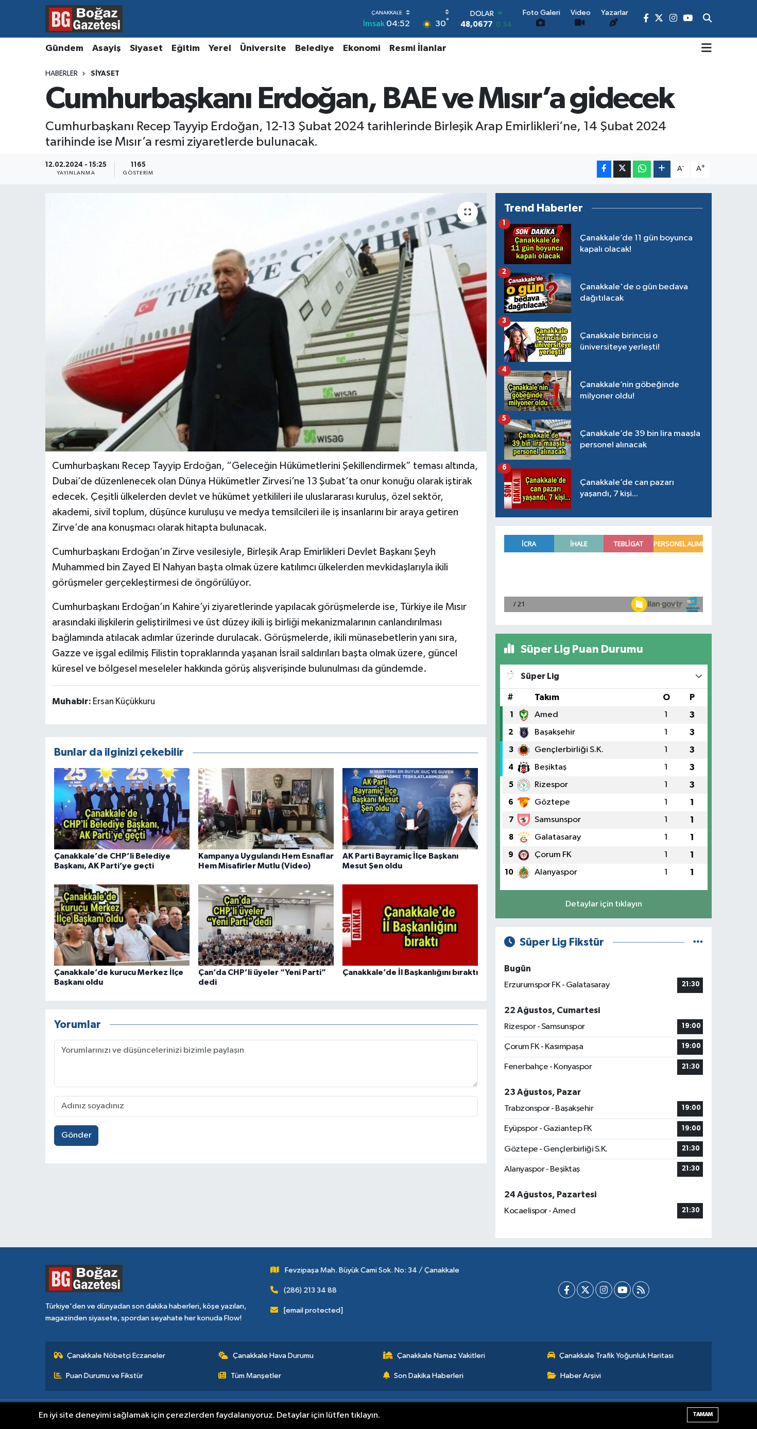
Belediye (314, 48)
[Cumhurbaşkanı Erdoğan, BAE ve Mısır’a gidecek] (266, 322)
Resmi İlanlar (417, 48)
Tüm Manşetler (256, 1376)
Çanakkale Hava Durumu (273, 1356)
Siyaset (146, 48)
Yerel (220, 48)
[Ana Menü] (706, 49)
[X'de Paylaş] (622, 169)
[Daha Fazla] (661, 169)
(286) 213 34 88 (310, 1290)
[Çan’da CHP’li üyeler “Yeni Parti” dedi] (266, 924)
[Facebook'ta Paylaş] (604, 169)
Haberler (61, 73)
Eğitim (185, 48)
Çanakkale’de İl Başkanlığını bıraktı (410, 972)
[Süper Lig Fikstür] (698, 942)
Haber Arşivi (580, 1376)
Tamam (703, 1414)
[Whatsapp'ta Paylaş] (642, 169)
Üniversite (263, 48)
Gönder (76, 1135)
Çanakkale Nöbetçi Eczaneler (116, 1356)
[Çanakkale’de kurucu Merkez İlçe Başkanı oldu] (122, 924)
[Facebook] (566, 1289)
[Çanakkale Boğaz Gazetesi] (84, 18)
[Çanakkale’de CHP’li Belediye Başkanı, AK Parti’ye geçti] (122, 808)
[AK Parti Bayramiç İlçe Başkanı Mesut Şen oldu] (410, 808)
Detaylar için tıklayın (603, 904)
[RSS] (640, 1289)
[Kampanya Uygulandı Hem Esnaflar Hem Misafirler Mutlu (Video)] (266, 808)
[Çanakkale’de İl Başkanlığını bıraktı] (410, 924)
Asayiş (106, 48)
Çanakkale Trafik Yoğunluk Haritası (616, 1356)
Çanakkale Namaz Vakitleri (441, 1356)
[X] (585, 1289)
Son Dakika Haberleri (428, 1376)
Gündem (64, 48)
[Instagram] (603, 1289)
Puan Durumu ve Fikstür (104, 1376)
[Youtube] (622, 1289)
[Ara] (707, 19)
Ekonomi (362, 48)
